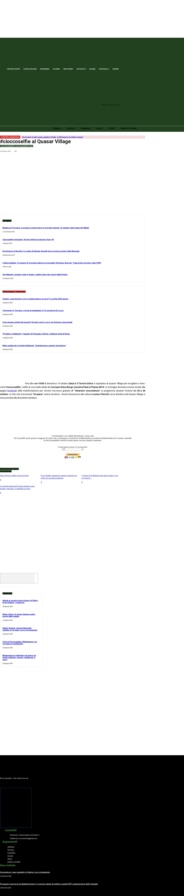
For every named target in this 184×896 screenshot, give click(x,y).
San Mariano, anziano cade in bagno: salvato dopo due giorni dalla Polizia (35, 274)
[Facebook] (124, 68)
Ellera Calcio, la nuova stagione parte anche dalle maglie (19, 615)
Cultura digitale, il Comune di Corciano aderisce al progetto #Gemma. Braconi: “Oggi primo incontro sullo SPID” (52, 263)
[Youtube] (137, 68)
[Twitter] (128, 68)
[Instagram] (132, 68)
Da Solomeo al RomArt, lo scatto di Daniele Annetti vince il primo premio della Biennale (41, 251)
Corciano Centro (6, 146)
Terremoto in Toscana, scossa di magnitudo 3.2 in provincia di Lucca (33, 310)
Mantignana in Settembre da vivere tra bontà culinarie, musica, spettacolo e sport (19, 657)
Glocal (30, 146)
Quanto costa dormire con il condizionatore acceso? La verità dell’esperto (35, 299)
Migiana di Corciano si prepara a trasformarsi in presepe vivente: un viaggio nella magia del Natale (46, 228)
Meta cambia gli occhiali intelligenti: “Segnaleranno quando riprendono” (34, 346)
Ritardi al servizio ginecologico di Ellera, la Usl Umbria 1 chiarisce (20, 601)
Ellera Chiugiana (20, 146)
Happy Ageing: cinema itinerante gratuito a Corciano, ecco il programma (20, 629)
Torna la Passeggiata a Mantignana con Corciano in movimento (20, 643)
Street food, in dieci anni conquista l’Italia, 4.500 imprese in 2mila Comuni (52, 137)
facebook (12, 390)
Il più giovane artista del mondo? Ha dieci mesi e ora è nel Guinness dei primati (37, 322)
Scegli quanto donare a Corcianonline (72, 447)
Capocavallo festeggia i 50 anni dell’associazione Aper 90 (28, 239)
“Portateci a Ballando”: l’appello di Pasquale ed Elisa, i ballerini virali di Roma (36, 334)
